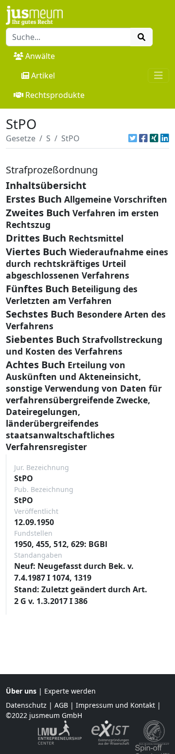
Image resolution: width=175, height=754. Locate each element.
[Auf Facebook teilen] (143, 138)
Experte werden (70, 691)
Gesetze (20, 138)
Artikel (43, 75)
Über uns (21, 691)
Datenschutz (26, 705)
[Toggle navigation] (158, 75)
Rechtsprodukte (55, 95)
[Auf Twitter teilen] (132, 138)
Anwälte (40, 56)
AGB (61, 705)
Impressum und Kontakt (115, 705)
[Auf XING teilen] (154, 138)
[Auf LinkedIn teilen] (164, 138)
